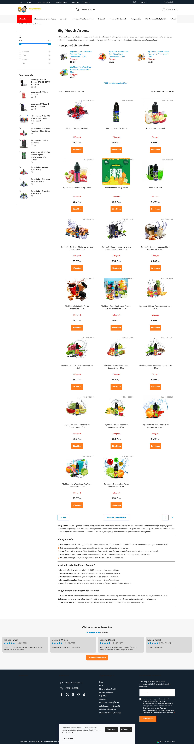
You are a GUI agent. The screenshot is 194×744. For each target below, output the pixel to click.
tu (73, 733)
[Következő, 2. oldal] (166, 517)
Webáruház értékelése (97, 627)
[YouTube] (78, 694)
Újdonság (36, 59)
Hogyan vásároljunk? (43, 2)
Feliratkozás (147, 718)
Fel (64, 517)
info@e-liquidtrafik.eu (74, 683)
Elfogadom (126, 729)
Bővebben (77, 149)
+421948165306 (72, 688)
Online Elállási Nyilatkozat (110, 713)
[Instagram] (73, 694)
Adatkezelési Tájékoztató (109, 706)
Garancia (102, 699)
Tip (36, 63)
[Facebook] (61, 694)
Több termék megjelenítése (115, 83)
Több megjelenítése (97, 657)
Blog (20, 2)
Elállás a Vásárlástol (107, 709)
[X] (67, 694)
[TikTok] (84, 694)
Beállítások (68, 738)
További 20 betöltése (116, 517)
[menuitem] (24, 19)
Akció (36, 55)
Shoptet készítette (167, 741)
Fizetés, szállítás (61, 2)
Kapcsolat (75, 2)
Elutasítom (111, 729)
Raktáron (36, 52)
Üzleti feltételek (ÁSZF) (109, 702)
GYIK (29, 2)
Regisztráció (168, 2)
